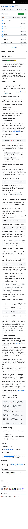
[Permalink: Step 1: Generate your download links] (1, 119)
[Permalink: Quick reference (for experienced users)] (1, 396)
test (4, 36)
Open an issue (20, 390)
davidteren (6, 6)
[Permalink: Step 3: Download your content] (1, 199)
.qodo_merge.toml (8, 42)
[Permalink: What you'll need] (1, 81)
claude (12, 17)
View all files (14, 47)
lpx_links (11, 6)
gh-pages (6, 26)
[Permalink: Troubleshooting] (1, 335)
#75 (3, 383)
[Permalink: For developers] (1, 452)
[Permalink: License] (1, 469)
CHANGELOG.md (8, 449)
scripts (5, 34)
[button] (24, 140)
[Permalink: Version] (1, 443)
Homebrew (16, 192)
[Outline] (26, 51)
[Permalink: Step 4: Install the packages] (1, 248)
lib (4, 31)
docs (5, 23)
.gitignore (6, 39)
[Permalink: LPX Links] (1, 56)
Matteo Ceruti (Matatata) (17, 464)
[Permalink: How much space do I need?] (1, 299)
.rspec (5, 44)
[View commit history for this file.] (25, 18)
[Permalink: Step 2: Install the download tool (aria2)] (1, 165)
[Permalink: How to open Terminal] (1, 96)
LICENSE (12, 474)
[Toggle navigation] (2, 2)
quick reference (16, 131)
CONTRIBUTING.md (9, 456)
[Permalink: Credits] (1, 461)
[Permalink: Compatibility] (1, 428)
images (5, 28)
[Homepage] (14, 2)
